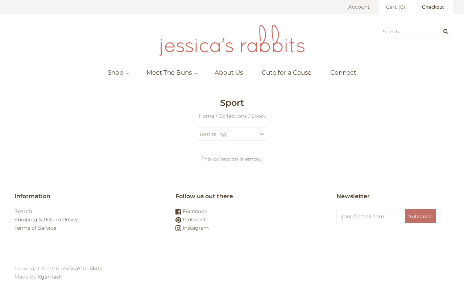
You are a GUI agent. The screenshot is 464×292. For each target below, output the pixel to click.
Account (359, 7)
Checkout (433, 7)
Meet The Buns (169, 72)
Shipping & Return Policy (46, 219)
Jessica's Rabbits (81, 268)
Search (23, 211)
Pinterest (193, 219)
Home (206, 116)
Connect (343, 72)
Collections (233, 116)
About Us (229, 72)
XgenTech (50, 277)
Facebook (194, 211)
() (395, 7)
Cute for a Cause (286, 72)
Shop (116, 72)
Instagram (195, 228)
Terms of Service (35, 228)
